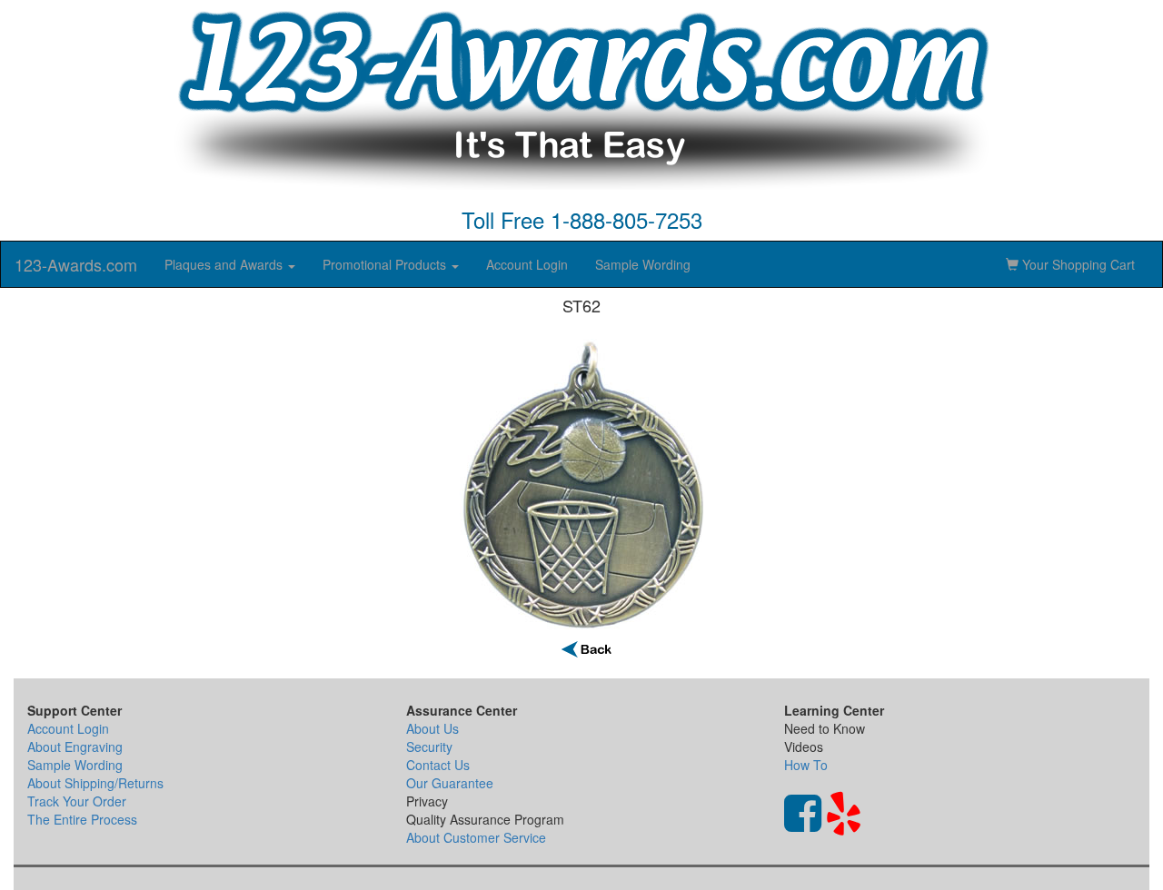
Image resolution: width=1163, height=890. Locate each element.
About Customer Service (476, 837)
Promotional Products (386, 264)
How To (806, 765)
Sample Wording (643, 264)
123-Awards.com (76, 264)
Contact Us (438, 765)
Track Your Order (76, 801)
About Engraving (75, 746)
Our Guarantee (449, 783)
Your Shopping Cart (1077, 264)
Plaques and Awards (225, 264)
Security (429, 746)
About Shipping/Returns (95, 783)
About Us (432, 728)
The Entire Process (82, 819)
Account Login (527, 264)
